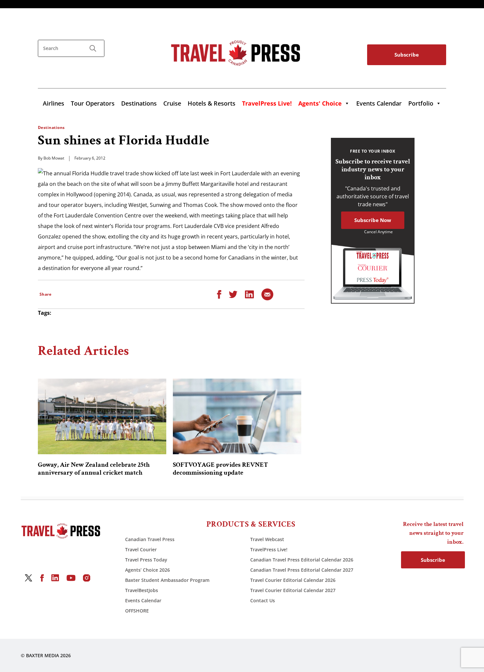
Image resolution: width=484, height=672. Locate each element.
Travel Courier (141, 549)
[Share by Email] (267, 293)
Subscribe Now (372, 220)
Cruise (172, 103)
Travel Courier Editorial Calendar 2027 (293, 590)
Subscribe (406, 54)
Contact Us (262, 600)
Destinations (139, 103)
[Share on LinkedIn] (249, 293)
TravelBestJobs (141, 590)
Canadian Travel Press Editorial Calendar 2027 (301, 570)
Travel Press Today (146, 560)
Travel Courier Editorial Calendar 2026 (293, 580)
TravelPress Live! (268, 549)
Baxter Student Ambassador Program (167, 580)
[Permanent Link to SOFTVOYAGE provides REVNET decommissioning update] (237, 416)
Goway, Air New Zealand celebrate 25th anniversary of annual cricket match (94, 469)
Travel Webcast (267, 539)
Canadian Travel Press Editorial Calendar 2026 (301, 560)
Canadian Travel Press (150, 539)
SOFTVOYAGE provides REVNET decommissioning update (220, 469)
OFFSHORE (137, 611)
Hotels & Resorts (211, 103)
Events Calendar (379, 103)
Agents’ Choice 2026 (147, 570)
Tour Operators (93, 103)
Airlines (53, 103)
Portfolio (420, 103)
